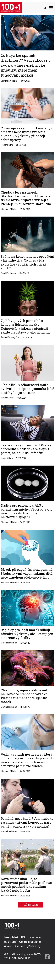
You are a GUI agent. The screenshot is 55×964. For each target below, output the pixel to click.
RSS (24, 937)
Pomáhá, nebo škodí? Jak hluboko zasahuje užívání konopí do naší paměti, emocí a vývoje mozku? (27, 822)
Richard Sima (7, 145)
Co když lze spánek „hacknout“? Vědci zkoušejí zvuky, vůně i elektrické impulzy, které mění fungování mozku (25, 65)
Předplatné (11, 937)
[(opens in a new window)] (47, 947)
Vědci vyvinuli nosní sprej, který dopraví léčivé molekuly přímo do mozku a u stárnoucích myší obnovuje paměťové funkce (27, 760)
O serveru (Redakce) (27, 946)
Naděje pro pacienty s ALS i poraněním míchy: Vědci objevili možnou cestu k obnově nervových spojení (26, 511)
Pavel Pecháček (8, 273)
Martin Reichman (9, 642)
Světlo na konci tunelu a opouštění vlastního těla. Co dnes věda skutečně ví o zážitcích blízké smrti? (27, 262)
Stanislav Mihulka (9, 209)
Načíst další (30, 904)
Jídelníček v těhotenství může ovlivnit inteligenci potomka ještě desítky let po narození (27, 389)
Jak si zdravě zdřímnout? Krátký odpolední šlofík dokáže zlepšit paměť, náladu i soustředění (26, 449)
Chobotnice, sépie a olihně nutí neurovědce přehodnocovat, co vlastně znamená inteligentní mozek (24, 696)
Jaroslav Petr (7, 397)
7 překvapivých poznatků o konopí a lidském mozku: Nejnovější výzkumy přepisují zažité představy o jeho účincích (25, 326)
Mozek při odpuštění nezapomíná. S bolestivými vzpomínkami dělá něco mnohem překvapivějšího (27, 573)
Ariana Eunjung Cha (10, 337)
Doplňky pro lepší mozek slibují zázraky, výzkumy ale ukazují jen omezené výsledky (27, 634)
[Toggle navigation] (51, 7)
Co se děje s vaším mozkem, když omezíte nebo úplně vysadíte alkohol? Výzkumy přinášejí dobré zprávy (26, 134)
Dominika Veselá (9, 81)
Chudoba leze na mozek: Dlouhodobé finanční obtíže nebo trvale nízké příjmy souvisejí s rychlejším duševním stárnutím (26, 198)
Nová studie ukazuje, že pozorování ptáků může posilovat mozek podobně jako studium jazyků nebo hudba (26, 885)
